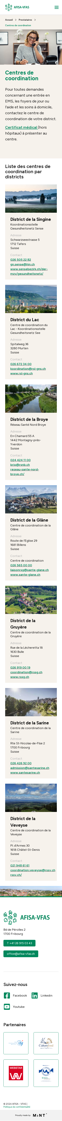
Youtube (19, 1007)
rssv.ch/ (16, 875)
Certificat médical (21, 127)
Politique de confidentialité (16, 1107)
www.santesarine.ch (25, 772)
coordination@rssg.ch (26, 672)
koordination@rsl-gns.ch (28, 369)
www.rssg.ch (19, 677)
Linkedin (46, 995)
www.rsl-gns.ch (21, 373)
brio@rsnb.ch (20, 465)
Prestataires (25, 20)
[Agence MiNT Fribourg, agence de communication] (39, 1115)
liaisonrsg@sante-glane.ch (29, 570)
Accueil (9, 20)
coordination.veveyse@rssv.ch (32, 870)
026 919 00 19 (20, 667)
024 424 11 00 (20, 460)
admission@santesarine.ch (29, 768)
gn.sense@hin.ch (22, 264)
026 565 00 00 (21, 565)
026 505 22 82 (20, 260)
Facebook (20, 995)
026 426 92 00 (21, 763)
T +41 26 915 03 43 (19, 943)
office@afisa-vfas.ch (21, 953)
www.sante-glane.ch (25, 575)
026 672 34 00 (21, 364)
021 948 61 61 (19, 865)
